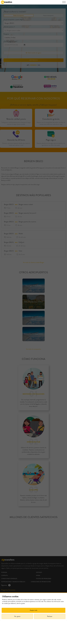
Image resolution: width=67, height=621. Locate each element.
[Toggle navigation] (64, 3)
